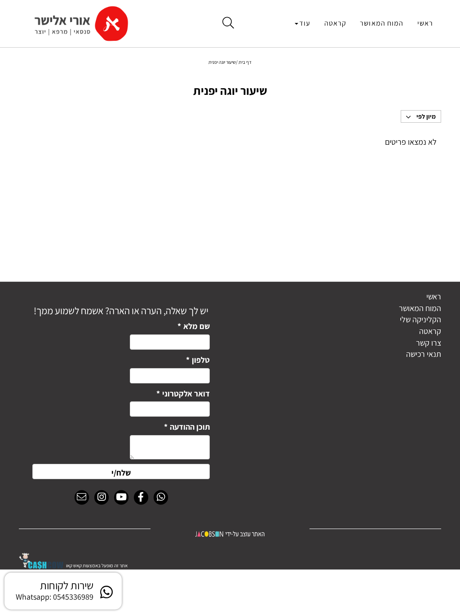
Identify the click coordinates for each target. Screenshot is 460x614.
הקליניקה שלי (420, 319)
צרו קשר (428, 343)
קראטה (335, 23)
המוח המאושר (381, 23)
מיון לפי (425, 116)
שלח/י (121, 472)
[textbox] (121, 307)
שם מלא (193, 326)
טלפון (198, 360)
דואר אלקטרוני (183, 393)
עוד (304, 23)
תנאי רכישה (423, 354)
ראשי (425, 23)
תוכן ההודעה (187, 427)
